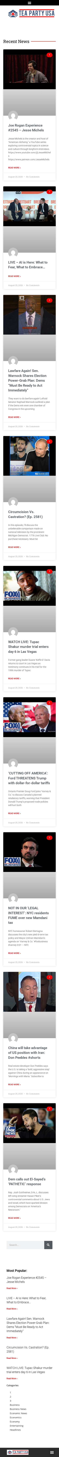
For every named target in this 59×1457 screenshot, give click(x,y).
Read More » (14, 168)
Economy (15, 1421)
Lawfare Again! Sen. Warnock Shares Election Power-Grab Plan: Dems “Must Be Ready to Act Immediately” (27, 380)
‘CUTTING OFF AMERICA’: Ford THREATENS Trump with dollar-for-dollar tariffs (29, 778)
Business (15, 1404)
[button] (29, 2)
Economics (15, 1417)
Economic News (18, 1413)
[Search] (48, 1245)
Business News (18, 1409)
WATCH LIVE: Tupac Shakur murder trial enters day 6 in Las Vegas (28, 647)
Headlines (15, 1429)
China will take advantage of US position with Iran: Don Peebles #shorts (27, 1053)
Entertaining (16, 1425)
